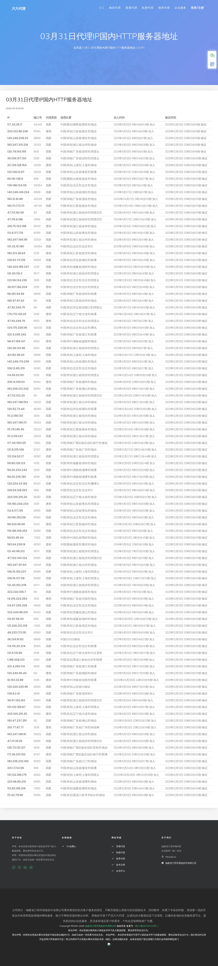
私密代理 (147, 8)
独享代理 (164, 8)
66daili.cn (170, 857)
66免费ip (71, 846)
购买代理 (115, 8)
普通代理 (131, 8)
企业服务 (180, 8)
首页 (101, 8)
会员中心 (120, 870)
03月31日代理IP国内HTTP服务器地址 (49, 99)
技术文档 (120, 864)
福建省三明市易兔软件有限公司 (180, 863)
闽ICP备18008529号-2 (147, 926)
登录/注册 (197, 8)
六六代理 (19, 8)
